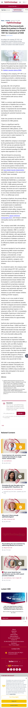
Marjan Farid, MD (8, 547)
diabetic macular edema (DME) (12, 70)
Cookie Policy (12, 694)
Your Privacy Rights (14, 645)
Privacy (14, 633)
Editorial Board (14, 636)
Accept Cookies (14, 705)
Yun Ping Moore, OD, (9, 489)
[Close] (26, 678)
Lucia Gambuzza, (8, 578)
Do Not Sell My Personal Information (14, 641)
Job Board (14, 643)
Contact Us (14, 640)
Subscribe (20, 413)
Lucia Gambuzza (8, 460)
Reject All (14, 701)
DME (3, 425)
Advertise (14, 631)
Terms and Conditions (14, 638)
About (14, 629)
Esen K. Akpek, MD (16, 578)
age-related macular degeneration (14, 170)
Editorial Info (14, 634)
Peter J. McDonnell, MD (9, 519)
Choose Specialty (12, 6)
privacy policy (7, 417)
